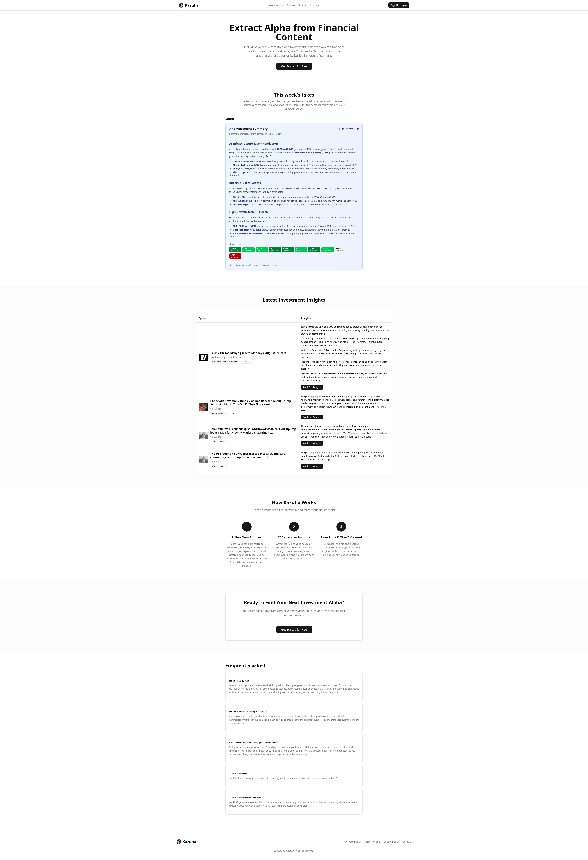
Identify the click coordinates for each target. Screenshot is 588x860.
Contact (407, 841)
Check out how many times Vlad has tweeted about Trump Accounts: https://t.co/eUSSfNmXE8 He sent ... (250, 402)
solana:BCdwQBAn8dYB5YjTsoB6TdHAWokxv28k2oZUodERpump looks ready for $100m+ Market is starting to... (253, 430)
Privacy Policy (353, 841)
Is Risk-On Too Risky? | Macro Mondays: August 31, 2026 (248, 353)
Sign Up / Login (399, 5)
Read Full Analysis (312, 387)
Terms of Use (372, 841)
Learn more (273, 265)
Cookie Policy (391, 841)
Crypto (291, 5)
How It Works (275, 5)
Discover (315, 5)
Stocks (302, 5)
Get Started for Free (294, 66)
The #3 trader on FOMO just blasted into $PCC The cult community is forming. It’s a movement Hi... (247, 455)
